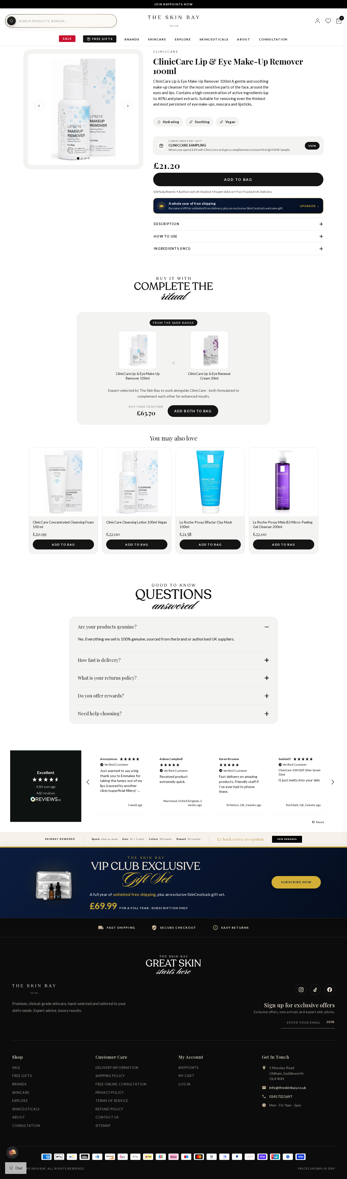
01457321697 (280, 1096)
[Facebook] (329, 989)
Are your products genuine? (107, 627)
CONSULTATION (273, 39)
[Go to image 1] (78, 158)
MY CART (187, 1076)
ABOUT (243, 39)
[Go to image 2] (82, 158)
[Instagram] (301, 989)
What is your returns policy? (107, 678)
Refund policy (109, 1109)
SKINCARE (157, 39)
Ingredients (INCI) (172, 249)
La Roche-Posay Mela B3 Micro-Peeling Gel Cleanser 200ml (282, 524)
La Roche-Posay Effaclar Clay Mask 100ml (206, 524)
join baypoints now (173, 4)
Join (330, 1022)
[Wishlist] (328, 21)
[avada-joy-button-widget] (12, 1152)
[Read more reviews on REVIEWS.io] (45, 799)
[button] (88, 782)
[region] (210, 782)
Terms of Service (112, 1101)
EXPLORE (183, 39)
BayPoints (188, 1068)
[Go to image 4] (89, 158)
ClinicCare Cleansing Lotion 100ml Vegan (136, 522)
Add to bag (238, 179)
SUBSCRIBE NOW (296, 882)
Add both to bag (192, 411)
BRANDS (131, 39)
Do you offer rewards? (101, 696)
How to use (166, 236)
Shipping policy (110, 1076)
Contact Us (107, 1117)
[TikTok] (315, 989)
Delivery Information (117, 1068)
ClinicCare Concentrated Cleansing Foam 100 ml (63, 524)
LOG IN (185, 1084)
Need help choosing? (100, 713)
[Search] (11, 21)
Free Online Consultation (121, 1084)
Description (166, 224)
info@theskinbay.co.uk (287, 1087)
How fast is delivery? (99, 660)
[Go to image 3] (85, 158)
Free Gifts (102, 39)
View (312, 145)
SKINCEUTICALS (213, 39)
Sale (67, 38)
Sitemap (103, 1126)
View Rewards (287, 839)
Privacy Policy (110, 1093)
